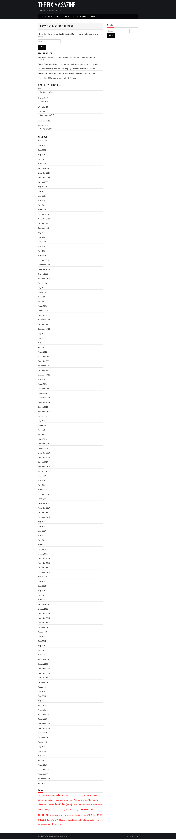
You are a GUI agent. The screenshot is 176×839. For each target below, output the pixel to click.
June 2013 (42, 751)
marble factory (83, 804)
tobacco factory (89, 820)
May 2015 (41, 646)
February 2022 (43, 356)
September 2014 (44, 682)
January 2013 (43, 774)
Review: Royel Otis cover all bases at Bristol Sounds (57, 78)
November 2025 (44, 177)
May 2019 (41, 430)
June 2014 (42, 696)
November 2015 (44, 618)
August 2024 (42, 233)
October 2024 (43, 223)
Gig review (93, 800)
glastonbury (43, 804)
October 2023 (43, 274)
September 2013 (44, 737)
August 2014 (42, 687)
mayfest (89, 804)
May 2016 (41, 590)
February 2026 (43, 168)
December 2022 (44, 315)
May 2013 (41, 756)
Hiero (127, 836)
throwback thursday (75, 820)
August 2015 (42, 632)
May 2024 (41, 246)
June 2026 (42, 150)
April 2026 (42, 159)
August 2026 (42, 141)
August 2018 (42, 471)
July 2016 (41, 581)
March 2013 (42, 765)
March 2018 (42, 490)
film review (85, 800)
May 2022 (41, 343)
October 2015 (43, 623)
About (49, 16)
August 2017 (42, 522)
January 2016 (43, 609)
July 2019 (41, 421)
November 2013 (44, 728)
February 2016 (43, 604)
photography (76, 810)
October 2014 (43, 678)
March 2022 (42, 352)
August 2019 (42, 416)
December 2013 (44, 724)
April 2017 (42, 540)
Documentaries (45, 115)
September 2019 (44, 412)
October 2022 (43, 324)
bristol (62, 795)
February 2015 (43, 659)
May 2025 (41, 200)
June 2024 (42, 242)
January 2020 (43, 393)
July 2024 (41, 237)
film (81, 800)
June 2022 (42, 338)
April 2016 (42, 595)
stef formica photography (66, 815)
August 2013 (42, 742)
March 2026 (42, 164)
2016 (44, 796)
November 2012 (44, 779)
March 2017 (42, 545)
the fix (91, 814)
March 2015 (42, 655)
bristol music (92, 795)
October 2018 (43, 462)
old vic (71, 810)
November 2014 (44, 673)
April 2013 (42, 760)
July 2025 (41, 191)
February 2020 (43, 389)
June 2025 (42, 196)
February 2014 (43, 714)
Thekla (59, 820)
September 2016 (44, 572)
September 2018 (44, 467)
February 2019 (43, 444)
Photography (44, 129)
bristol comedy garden (80, 796)
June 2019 (42, 425)
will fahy (60, 824)
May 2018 (41, 480)
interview (51, 804)
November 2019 (44, 402)
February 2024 (43, 260)
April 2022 (42, 347)
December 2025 (44, 173)
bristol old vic (44, 800)
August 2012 (42, 783)
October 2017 (43, 512)
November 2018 (44, 457)
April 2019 (42, 434)
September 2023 (44, 278)
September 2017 (44, 517)
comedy (71, 800)
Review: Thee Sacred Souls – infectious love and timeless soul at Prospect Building (68, 64)
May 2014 (41, 701)
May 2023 (41, 297)
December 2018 (44, 453)
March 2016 (42, 600)
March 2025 (42, 210)
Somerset (55, 815)
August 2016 (42, 577)
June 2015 (42, 641)
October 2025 (43, 182)
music (95, 804)
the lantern (65, 820)
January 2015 (43, 664)
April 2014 (42, 705)
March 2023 (42, 306)
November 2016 (44, 563)
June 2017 (42, 531)
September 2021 (44, 375)
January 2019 (43, 448)
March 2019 (42, 439)
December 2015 (44, 613)
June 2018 (42, 476)
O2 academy (53, 810)
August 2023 (42, 283)
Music (58, 16)
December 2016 (44, 558)
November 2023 (44, 269)
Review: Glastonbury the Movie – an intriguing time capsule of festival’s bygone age (68, 69)
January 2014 (43, 719)
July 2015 (41, 636)
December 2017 (44, 503)
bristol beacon (69, 795)
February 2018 (43, 494)
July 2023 (41, 288)
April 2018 (42, 485)
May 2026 (41, 155)
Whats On (41, 107)
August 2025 (42, 187)
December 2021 (44, 361)
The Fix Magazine (56, 5)
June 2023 (42, 292)
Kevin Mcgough (63, 804)
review (84, 809)
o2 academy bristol (63, 810)
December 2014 (44, 669)
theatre (77, 815)
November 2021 (44, 366)
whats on (52, 824)
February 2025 (43, 214)
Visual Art (83, 16)
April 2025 (42, 205)
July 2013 (41, 747)
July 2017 (41, 526)
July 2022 (41, 333)
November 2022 (44, 320)
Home (41, 16)
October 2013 (43, 733)
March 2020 (42, 384)
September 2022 (44, 329)
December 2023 (44, 265)
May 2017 (41, 535)
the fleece (53, 820)
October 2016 (43, 568)
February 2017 (43, 549)
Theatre (66, 16)
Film (74, 16)
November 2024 (44, 219)
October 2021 (43, 370)
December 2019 (44, 398)
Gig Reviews (44, 92)
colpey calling (55, 800)
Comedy (43, 101)
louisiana (76, 804)
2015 (40, 796)
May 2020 (41, 379)
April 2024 (42, 251)
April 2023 (42, 301)
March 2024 (42, 255)
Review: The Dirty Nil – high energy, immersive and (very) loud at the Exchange (66, 73)
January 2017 (43, 554)
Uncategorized (43, 121)
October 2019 (43, 407)
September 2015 (44, 627)
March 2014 (42, 710)
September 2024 (44, 228)
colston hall (64, 800)
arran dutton (53, 796)
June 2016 (42, 586)
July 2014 (41, 691)
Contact (93, 16)
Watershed (45, 824)
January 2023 (43, 311)
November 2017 (44, 508)
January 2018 (43, 499)
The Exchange (84, 815)
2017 (47, 795)
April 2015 (42, 650)
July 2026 (41, 145)
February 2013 (43, 769)
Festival (77, 800)
